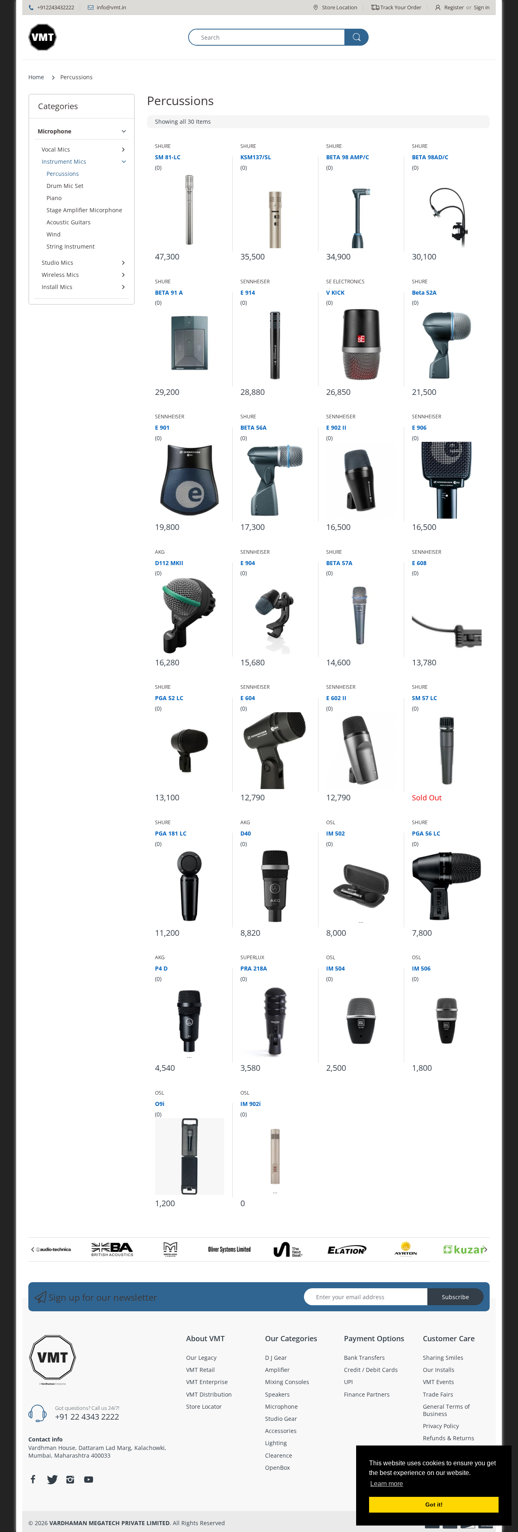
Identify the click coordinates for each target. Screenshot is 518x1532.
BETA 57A (339, 563)
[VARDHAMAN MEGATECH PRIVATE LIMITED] (42, 37)
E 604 (247, 698)
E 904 (247, 563)
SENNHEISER (255, 281)
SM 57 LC (424, 698)
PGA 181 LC (171, 833)
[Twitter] (51, 1479)
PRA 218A (253, 968)
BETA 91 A (169, 292)
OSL (330, 822)
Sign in (482, 7)
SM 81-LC (167, 157)
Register (454, 7)
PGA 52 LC (169, 698)
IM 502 (335, 833)
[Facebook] (32, 1479)
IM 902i (250, 1104)
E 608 (419, 563)
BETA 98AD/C (430, 157)
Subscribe (455, 1297)
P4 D (161, 968)
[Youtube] (88, 1479)
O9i (159, 1104)
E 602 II (336, 698)
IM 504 (335, 968)
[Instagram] (70, 1479)
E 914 (247, 292)
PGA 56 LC (426, 833)
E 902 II (336, 427)
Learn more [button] (386, 1483)
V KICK (335, 292)
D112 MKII (169, 563)
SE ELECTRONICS (345, 281)
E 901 (162, 427)
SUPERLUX (252, 957)
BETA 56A (253, 427)
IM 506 (421, 968)
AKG (160, 552)
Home (36, 77)
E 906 (419, 427)
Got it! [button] (434, 1504)
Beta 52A (424, 292)
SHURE (163, 146)
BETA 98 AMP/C (347, 157)
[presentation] (32, 1249)
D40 (245, 833)
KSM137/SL (255, 157)
